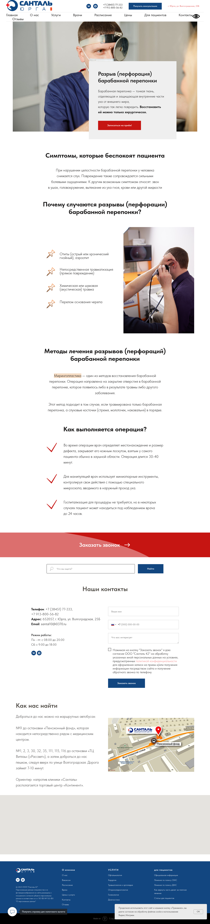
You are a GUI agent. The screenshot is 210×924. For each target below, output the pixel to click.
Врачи (77, 15)
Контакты (185, 15)
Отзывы (18, 19)
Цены (128, 15)
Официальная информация (166, 875)
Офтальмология (115, 875)
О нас (64, 875)
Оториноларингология (118, 890)
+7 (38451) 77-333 (113, 4)
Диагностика (114, 899)
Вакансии (66, 880)
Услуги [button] (56, 15)
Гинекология (113, 894)
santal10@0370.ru (53, 624)
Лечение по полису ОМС (165, 880)
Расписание (103, 15)
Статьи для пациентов (164, 898)
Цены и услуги (68, 894)
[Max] (95, 6)
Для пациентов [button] (155, 15)
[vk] (18, 880)
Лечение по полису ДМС (165, 885)
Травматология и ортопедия (120, 885)
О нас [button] (34, 15)
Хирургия (112, 880)
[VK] (88, 6)
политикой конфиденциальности (156, 661)
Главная (12, 15)
